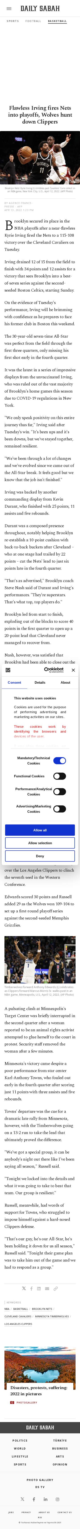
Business (60, 1448)
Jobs (11, 1512)
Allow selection (40, 843)
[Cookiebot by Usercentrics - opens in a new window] (47, 670)
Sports (13, 21)
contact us (65, 1512)
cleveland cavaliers (17, 1316)
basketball (20, 1308)
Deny (40, 856)
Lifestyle (20, 1456)
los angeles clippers (18, 1324)
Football (33, 21)
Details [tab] (40, 682)
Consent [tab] (14, 682)
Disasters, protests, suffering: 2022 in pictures (38, 1390)
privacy (26, 1512)
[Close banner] (73, 670)
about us (44, 1512)
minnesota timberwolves (52, 1316)
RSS (40, 1517)
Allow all (40, 830)
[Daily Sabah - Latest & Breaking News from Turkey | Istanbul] (40, 8)
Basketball (57, 21)
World (20, 1448)
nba (6, 1308)
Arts (60, 1456)
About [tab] (65, 682)
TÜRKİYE (60, 1440)
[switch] (59, 776)
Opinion (60, 1464)
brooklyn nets (42, 1308)
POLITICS (20, 1440)
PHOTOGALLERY (27, 1402)
